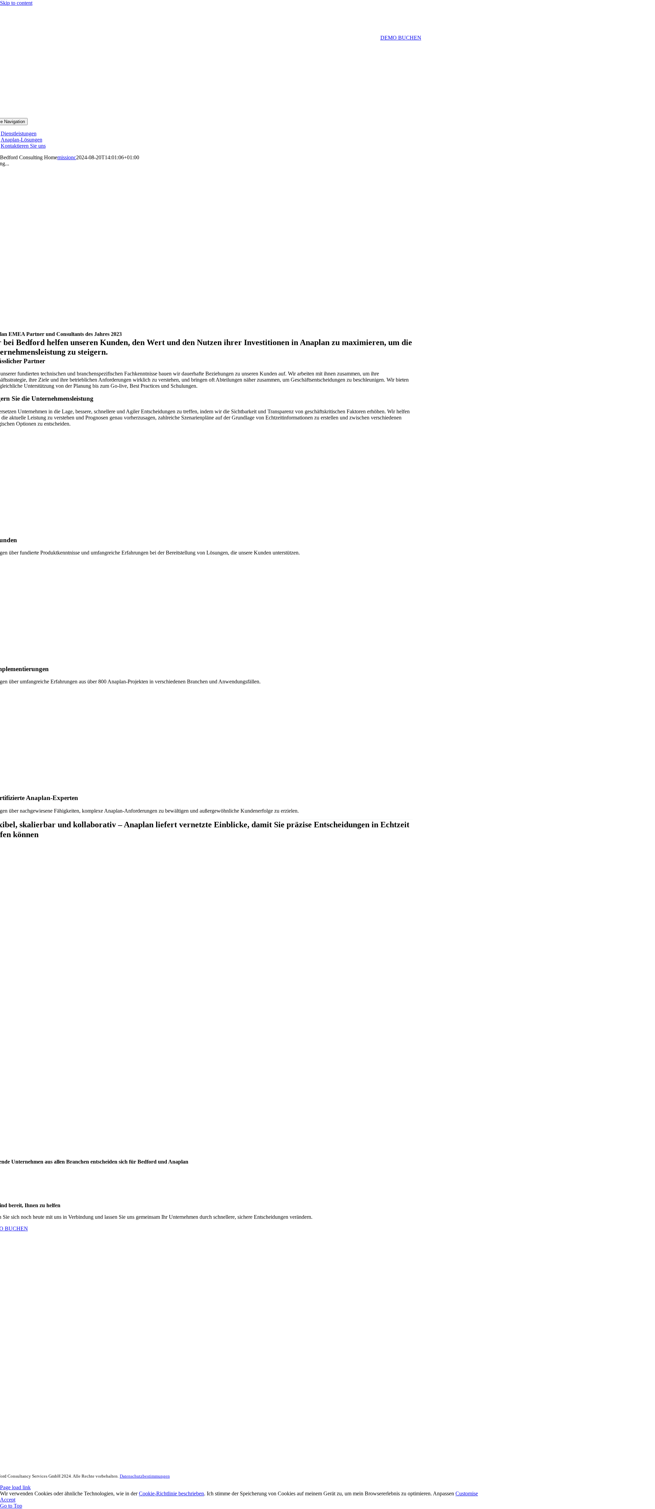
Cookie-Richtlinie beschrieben (171, 1493)
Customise (466, 1493)
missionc (66, 157)
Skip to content (16, 3)
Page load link (15, 1487)
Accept (7, 1500)
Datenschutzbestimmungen (145, 1476)
